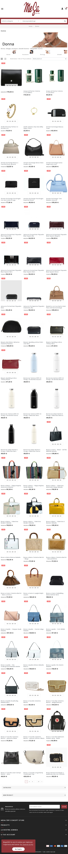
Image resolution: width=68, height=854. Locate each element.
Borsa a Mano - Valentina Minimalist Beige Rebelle (54, 486)
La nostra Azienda (9, 830)
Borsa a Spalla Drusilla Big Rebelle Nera (9, 701)
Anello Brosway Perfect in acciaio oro (9, 127)
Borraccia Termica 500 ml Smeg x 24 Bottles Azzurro (32, 378)
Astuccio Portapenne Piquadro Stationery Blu (34, 307)
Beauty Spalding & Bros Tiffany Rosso (9, 378)
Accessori (25, 54)
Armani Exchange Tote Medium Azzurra (54, 199)
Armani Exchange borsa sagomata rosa (54, 163)
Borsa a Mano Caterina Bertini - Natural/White (56, 558)
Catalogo (7, 787)
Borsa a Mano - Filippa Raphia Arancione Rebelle (11, 486)
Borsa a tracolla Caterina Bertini (32, 701)
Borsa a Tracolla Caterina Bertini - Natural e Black (9, 737)
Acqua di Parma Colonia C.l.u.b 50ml (54, 91)
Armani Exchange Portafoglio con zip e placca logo (11, 199)
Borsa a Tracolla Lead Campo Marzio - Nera (11, 773)
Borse (8, 54)
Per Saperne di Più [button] (26, 844)
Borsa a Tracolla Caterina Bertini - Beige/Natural (55, 701)
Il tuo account (8, 835)
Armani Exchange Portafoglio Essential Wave (33, 199)
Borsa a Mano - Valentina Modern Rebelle (9, 522)
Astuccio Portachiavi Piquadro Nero (11, 307)
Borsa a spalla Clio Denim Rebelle (54, 665)
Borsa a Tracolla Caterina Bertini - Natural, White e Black (34, 737)
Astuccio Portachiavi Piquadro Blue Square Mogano (56, 235)
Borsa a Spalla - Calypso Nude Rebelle (11, 630)
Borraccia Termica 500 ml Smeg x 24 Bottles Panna (10, 414)
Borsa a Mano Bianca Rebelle (10, 557)
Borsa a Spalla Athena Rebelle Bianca (34, 665)
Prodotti (5, 825)
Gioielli (59, 54)
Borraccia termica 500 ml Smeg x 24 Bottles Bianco (55, 378)
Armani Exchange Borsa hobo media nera (33, 163)
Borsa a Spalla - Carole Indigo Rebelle (34, 630)
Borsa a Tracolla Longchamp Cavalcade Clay (33, 773)
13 (38, 781)
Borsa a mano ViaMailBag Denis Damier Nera (54, 594)
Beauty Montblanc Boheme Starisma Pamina (10, 343)
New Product (8, 795)
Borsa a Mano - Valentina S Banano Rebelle (55, 522)
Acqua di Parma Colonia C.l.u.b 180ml (32, 91)
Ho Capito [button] (18, 849)
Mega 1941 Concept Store (12, 820)
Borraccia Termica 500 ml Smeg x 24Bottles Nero (32, 414)
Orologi (42, 54)
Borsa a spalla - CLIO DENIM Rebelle (55, 630)
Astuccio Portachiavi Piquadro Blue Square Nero (11, 271)
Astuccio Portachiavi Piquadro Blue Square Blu (11, 235)
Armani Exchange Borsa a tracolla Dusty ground (9, 163)
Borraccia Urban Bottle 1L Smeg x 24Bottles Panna (32, 450)
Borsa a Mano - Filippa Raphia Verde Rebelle (34, 486)
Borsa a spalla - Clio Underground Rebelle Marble (10, 665)
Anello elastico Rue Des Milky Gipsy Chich (33, 127)
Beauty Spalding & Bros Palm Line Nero (33, 343)
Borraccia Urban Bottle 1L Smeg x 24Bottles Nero (9, 450)
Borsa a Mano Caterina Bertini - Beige (34, 558)
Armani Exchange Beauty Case (54, 127)
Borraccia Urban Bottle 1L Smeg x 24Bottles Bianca (54, 414)
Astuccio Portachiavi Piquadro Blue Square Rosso (56, 271)
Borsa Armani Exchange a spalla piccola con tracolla (55, 773)
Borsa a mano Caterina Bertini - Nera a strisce (11, 594)
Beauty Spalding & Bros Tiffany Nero (54, 343)
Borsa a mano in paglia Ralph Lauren (33, 594)
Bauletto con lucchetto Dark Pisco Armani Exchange (56, 307)
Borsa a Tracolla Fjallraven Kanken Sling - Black (55, 737)
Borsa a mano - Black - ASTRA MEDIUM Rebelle (56, 450)
